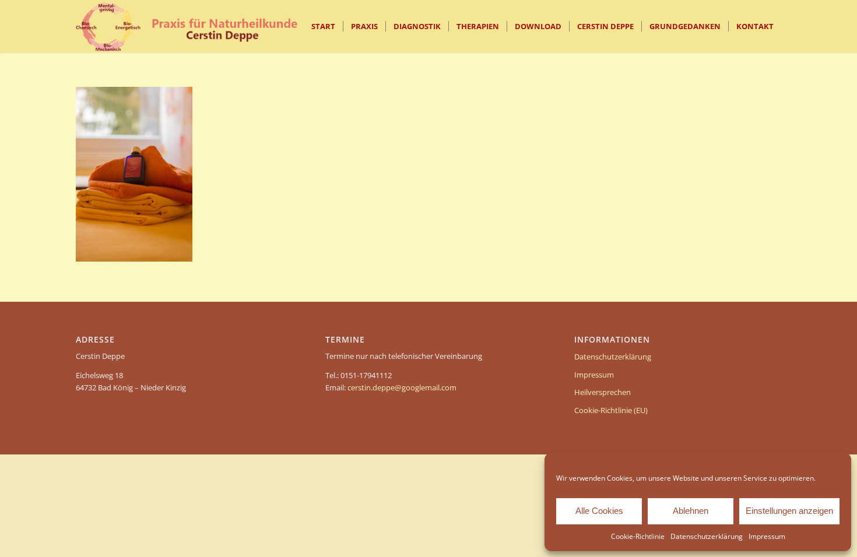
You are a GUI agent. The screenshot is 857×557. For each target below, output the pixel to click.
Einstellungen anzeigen (789, 511)
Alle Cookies (599, 511)
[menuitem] (323, 26)
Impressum (767, 536)
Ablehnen (690, 511)
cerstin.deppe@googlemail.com (401, 387)
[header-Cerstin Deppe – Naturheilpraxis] (195, 26)
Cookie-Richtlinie (638, 536)
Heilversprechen (602, 392)
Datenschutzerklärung (706, 536)
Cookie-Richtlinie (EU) (611, 410)
